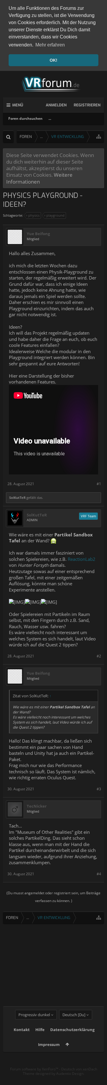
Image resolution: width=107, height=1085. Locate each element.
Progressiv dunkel (34, 1014)
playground (55, 215)
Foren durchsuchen (25, 118)
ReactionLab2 (81, 559)
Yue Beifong (38, 233)
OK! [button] (53, 60)
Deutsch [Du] (73, 1014)
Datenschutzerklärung (72, 1029)
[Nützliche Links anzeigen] (98, 136)
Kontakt (22, 1029)
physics (34, 215)
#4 (99, 874)
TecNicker (37, 806)
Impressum (49, 1044)
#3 (99, 789)
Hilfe (40, 1029)
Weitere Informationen (39, 178)
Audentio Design (70, 1073)
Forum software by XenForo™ (34, 1069)
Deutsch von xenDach (79, 1069)
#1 (99, 484)
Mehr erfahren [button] (50, 44)
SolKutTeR (17, 497)
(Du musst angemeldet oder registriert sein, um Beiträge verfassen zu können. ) (53, 896)
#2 (99, 656)
